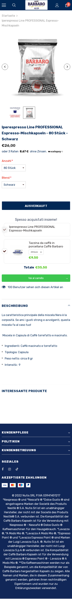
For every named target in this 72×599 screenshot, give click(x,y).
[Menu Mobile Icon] (4, 5)
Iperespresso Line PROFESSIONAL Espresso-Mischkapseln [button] (32, 228)
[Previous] (5, 67)
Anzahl (7, 161)
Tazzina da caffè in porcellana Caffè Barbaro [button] (46, 244)
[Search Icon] (17, 5)
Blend (6, 177)
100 (10, 287)
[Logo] (36, 5)
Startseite (8, 15)
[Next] (67, 67)
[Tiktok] (19, 469)
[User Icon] (57, 5)
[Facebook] (5, 469)
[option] (36, 67)
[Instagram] (11, 469)
